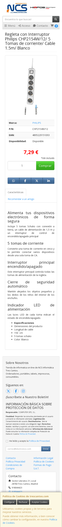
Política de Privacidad (28, 434)
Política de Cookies (44, 461)
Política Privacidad (15, 461)
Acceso (25, 25)
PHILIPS (36, 122)
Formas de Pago (42, 465)
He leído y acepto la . (29, 441)
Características (15, 192)
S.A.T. (36, 468)
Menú (11, 25)
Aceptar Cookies (39, 502)
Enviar (46, 448)
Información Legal (43, 458)
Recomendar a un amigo (21, 199)
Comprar (45, 166)
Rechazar (23, 502)
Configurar (9, 502)
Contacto (42, 25)
